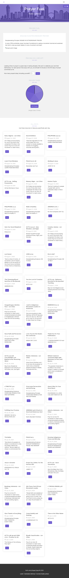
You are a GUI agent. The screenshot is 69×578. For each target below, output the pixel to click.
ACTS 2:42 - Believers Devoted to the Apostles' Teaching (56, 281)
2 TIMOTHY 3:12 (9, 386)
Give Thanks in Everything (13, 513)
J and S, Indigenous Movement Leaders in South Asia (33, 306)
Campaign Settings (29, 573)
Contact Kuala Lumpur (42, 573)
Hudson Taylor (52, 181)
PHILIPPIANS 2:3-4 (10, 206)
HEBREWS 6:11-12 (53, 305)
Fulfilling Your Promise (12, 410)
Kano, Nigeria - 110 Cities (13, 135)
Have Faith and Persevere (13, 334)
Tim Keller (8, 437)
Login (21, 573)
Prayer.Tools (35, 570)
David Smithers (31, 135)
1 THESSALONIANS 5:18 (55, 486)
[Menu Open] (64, 2)
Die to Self (51, 254)
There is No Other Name (55, 513)
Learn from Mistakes (11, 161)
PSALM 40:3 (30, 437)
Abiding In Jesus (53, 161)
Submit (37, 73)
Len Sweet (8, 254)
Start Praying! (34, 106)
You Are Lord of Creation (34, 279)
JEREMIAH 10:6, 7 (53, 206)
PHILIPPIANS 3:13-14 (54, 135)
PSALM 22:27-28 (31, 161)
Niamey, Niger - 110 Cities (34, 181)
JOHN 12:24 (29, 254)
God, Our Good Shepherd (13, 227)
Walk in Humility (31, 206)
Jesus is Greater (10, 462)
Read (7, 151)
